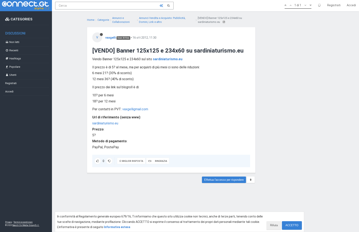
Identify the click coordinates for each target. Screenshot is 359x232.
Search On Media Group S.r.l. (25, 225)
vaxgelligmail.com (135, 109)
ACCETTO (291, 225)
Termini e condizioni (23, 222)
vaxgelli (110, 37)
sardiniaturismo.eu (167, 59)
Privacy (8, 222)
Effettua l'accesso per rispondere (224, 179)
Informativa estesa (117, 227)
